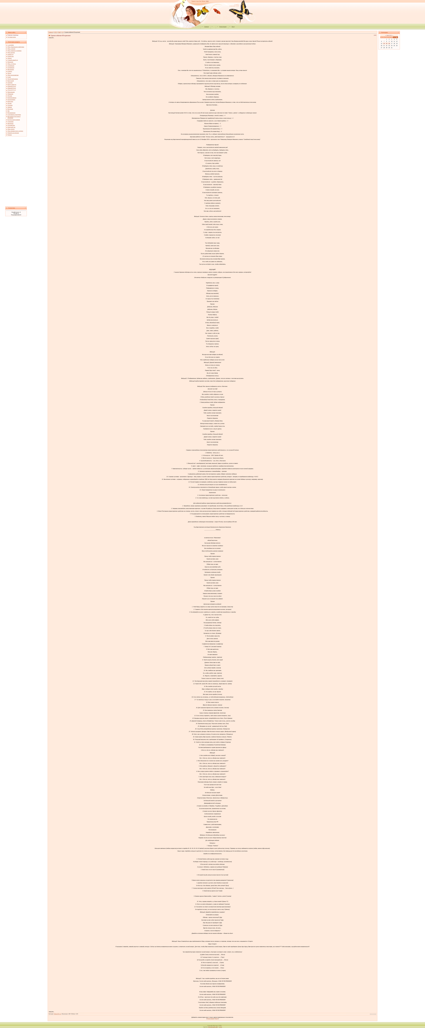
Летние (10, 103)
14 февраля (11, 65)
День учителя (11, 48)
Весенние (10, 109)
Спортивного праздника (14, 114)
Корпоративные (12, 97)
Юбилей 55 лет (12, 88)
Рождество (11, 56)
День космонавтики (13, 75)
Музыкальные (11, 112)
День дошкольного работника (16, 47)
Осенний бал (11, 125)
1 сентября (11, 45)
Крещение (10, 62)
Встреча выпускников (14, 119)
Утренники (10, 121)
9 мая (9, 77)
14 (62, 32)
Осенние (10, 105)
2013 (55, 32)
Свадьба (10, 82)
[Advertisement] (26, 172)
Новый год (10, 54)
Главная (206, 26)
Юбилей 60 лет (12, 90)
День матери (11, 52)
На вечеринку (11, 99)
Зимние (10, 107)
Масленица (11, 69)
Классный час (11, 127)
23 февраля (11, 67)
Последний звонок (13, 79)
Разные (10, 134)
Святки (10, 58)
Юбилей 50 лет (12, 86)
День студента (12, 63)
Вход (233, 26)
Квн (9, 111)
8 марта (10, 71)
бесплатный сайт (213, 1027)
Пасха (9, 73)
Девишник (10, 94)
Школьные (10, 123)
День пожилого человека (14, 50)
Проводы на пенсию (13, 133)
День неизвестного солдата (15, 131)
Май (59, 32)
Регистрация (222, 26)
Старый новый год (13, 60)
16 (389, 43)
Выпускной (11, 80)
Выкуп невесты (12, 84)
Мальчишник (11, 92)
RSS (207, 1)
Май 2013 (389, 35)
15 (386, 43)
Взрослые (10, 101)
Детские (10, 95)
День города (11, 129)
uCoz (220, 1027)
